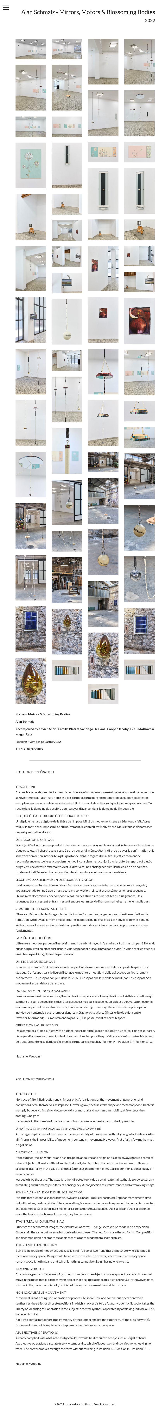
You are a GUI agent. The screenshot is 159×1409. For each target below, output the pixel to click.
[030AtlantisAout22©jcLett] (139, 321)
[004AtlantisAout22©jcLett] (139, 61)
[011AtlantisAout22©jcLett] (103, 152)
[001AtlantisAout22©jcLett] (31, 49)
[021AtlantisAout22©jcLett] (67, 230)
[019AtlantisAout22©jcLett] (103, 229)
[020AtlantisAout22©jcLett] (139, 229)
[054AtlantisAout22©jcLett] (103, 604)
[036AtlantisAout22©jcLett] (67, 399)
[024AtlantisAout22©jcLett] (139, 256)
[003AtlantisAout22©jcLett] (103, 61)
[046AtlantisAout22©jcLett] (67, 502)
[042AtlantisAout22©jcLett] (31, 474)
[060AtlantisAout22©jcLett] (139, 670)
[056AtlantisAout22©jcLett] (139, 631)
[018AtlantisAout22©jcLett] (67, 204)
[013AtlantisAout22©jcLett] (31, 165)
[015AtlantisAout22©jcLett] (103, 191)
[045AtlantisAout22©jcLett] (103, 501)
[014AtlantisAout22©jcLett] (67, 165)
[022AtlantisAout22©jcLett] (31, 268)
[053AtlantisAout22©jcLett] (67, 580)
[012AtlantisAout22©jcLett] (139, 152)
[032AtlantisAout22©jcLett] (31, 371)
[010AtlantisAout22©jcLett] (67, 127)
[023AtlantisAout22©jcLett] (103, 268)
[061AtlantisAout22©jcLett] (67, 670)
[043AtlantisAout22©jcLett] (103, 462)
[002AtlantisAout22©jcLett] (67, 49)
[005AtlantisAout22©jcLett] (31, 88)
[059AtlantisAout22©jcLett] (31, 681)
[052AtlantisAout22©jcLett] (139, 579)
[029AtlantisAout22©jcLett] (103, 320)
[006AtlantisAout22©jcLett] (67, 88)
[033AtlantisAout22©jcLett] (103, 371)
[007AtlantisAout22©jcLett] (103, 113)
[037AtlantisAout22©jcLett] (31, 423)
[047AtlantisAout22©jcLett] (31, 526)
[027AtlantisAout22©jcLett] (67, 283)
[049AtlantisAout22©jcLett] (103, 552)
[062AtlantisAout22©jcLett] (103, 694)
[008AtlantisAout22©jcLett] (139, 113)
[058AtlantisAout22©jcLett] (103, 655)
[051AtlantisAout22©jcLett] (31, 578)
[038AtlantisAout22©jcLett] (103, 423)
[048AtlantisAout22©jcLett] (139, 528)
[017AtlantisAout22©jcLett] (31, 217)
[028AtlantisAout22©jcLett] (31, 320)
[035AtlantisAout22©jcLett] (67, 360)
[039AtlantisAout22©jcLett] (139, 411)
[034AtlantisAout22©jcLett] (139, 372)
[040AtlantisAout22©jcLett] (139, 437)
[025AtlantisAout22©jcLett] (67, 256)
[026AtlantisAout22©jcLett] (139, 282)
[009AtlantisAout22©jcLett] (31, 127)
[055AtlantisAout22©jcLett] (31, 629)
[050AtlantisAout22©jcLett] (67, 541)
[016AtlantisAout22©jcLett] (139, 191)
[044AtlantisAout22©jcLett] (139, 476)
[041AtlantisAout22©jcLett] (67, 451)
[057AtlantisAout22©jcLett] (67, 631)
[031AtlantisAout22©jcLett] (67, 322)
